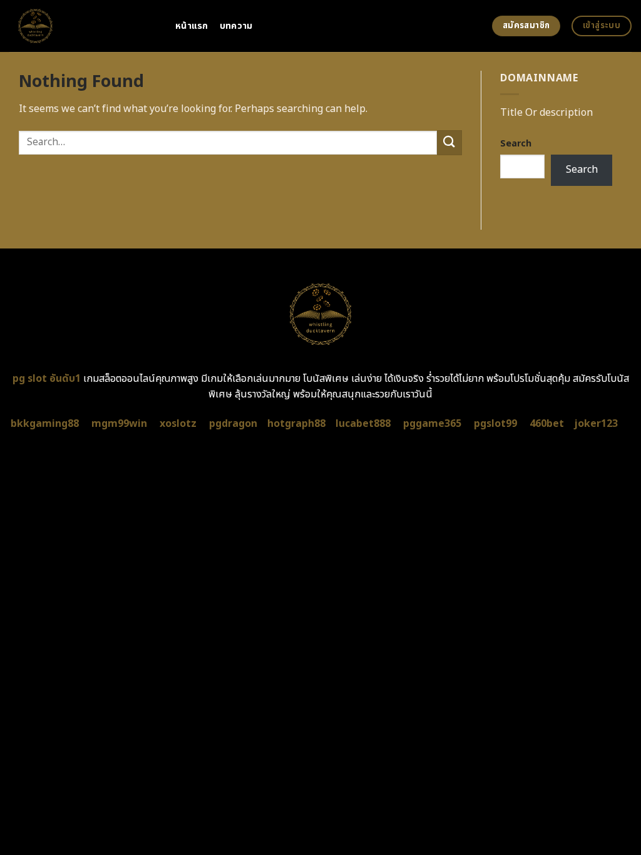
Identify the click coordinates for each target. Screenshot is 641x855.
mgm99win (119, 423)
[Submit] (449, 142)
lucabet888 (363, 423)
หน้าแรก (191, 26)
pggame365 (432, 423)
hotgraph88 (296, 423)
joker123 (596, 423)
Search (515, 143)
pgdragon (233, 423)
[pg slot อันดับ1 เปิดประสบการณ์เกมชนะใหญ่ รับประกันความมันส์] (82, 26)
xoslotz (178, 423)
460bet (547, 423)
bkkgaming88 (45, 423)
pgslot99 (495, 423)
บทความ (236, 26)
